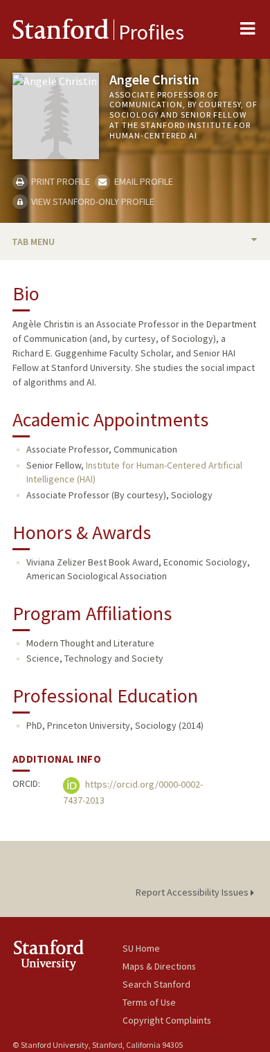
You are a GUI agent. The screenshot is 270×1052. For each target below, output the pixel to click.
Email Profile (142, 181)
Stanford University (67, 955)
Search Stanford (156, 984)
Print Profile (59, 181)
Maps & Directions (159, 966)
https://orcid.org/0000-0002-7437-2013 (133, 793)
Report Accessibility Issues (193, 892)
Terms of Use (149, 1002)
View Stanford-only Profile (91, 201)
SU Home (141, 948)
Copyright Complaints (167, 1020)
